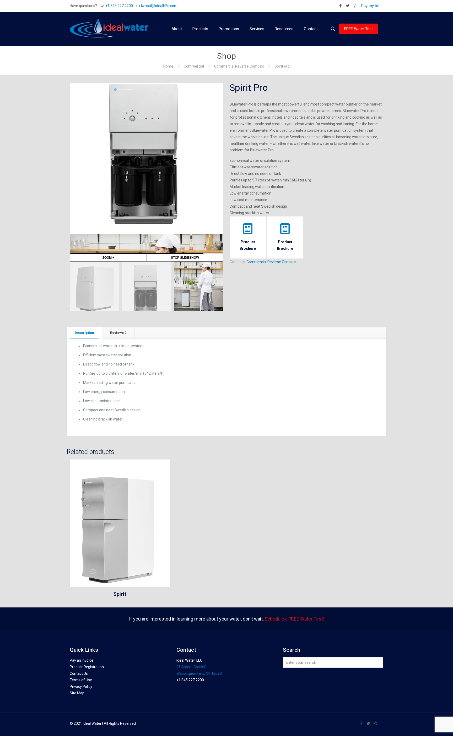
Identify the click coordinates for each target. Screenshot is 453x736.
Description (84, 333)
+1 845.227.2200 (190, 680)
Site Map (77, 693)
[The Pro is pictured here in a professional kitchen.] (198, 286)
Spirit (119, 594)
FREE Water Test (358, 28)
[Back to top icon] (427, 725)
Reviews (118, 333)
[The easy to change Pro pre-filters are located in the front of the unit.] (146, 286)
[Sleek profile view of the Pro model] (94, 286)
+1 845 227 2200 (119, 6)
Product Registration (87, 667)
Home (168, 66)
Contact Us (79, 673)
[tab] (84, 333)
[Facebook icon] (340, 5)
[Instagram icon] (354, 5)
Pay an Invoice (81, 660)
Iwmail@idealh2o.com (159, 6)
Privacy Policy (81, 686)
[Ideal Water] (109, 29)
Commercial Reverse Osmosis (239, 66)
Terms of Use (81, 680)
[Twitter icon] (347, 5)
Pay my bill (370, 5)
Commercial (194, 66)
